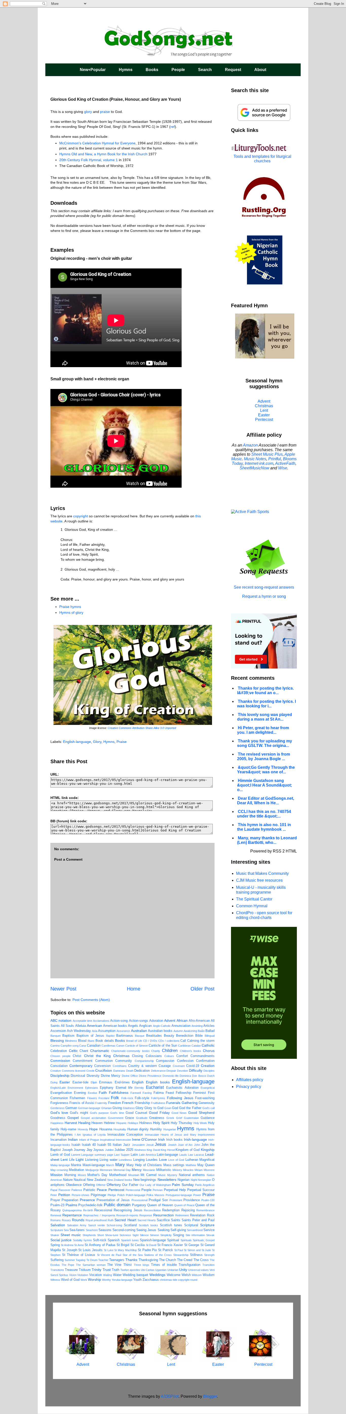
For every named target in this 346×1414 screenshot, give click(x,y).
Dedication (142, 1070)
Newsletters (167, 1180)
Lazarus (199, 1154)
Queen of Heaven (160, 1205)
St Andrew (67, 1245)
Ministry (177, 1169)
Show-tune (111, 1235)
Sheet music (71, 1235)
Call (183, 1041)
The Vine (114, 1265)
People (178, 69)
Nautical (80, 1180)
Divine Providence (150, 1075)
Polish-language (135, 1195)
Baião (201, 1030)
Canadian (94, 1045)
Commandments (202, 1056)
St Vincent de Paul (109, 1254)
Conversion (102, 1066)
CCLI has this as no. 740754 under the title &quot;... (264, 813)
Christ (77, 1056)
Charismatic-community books (130, 1050)
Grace (129, 1118)
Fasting (147, 1092)
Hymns (125, 69)
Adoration (156, 1021)
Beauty (169, 1035)
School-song (114, 1225)
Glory (97, 742)
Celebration (58, 1051)
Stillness (196, 1255)
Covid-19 (192, 1066)
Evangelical (208, 1087)
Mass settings (173, 1165)
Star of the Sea (133, 1254)
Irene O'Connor (144, 1139)
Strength (209, 1254)
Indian (73, 1139)
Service (209, 1230)
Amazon (250, 445)
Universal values (198, 1269)
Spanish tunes (130, 1240)
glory (88, 112)
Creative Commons (119, 727)
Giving (117, 1108)
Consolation (59, 1066)
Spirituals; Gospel (204, 1240)
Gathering (190, 1103)
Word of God (70, 1280)
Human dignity (138, 1129)
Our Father (130, 1185)
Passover (64, 1189)
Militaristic (163, 1170)
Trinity (96, 1270)
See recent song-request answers (264, 587)
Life (71, 1160)
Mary (120, 1164)
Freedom (114, 1103)
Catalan (196, 1045)
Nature (68, 1180)
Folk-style (142, 1098)
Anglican (145, 1026)
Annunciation (180, 1026)
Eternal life (124, 1087)
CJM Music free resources (259, 880)
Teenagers (116, 1260)
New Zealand (96, 1180)
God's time (117, 1112)
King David (153, 1149)
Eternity (139, 1087)
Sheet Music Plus (267, 454)
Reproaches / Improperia (99, 1215)
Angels (133, 1026)
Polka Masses (155, 1195)
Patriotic (89, 1190)
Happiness (57, 1123)
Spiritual (173, 1240)
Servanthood (195, 1230)
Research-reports (127, 1215)
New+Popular (93, 69)
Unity (183, 1270)
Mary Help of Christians (144, 1165)
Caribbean (184, 1045)
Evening (80, 1093)
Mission (56, 1175)
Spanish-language (153, 1240)
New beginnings (145, 1180)
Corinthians (120, 1065)
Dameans (119, 1070)
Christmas (121, 1056)
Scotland (130, 1225)
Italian (117, 1145)
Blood (82, 1041)
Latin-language (167, 1154)
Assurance (123, 1030)
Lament (75, 1154)
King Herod (168, 1149)
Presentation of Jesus (113, 1200)
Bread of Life (134, 1040)
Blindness (71, 1040)
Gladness (129, 1108)
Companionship (144, 1060)
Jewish (172, 1144)
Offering (89, 1185)
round (193, 1279)
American (94, 1026)
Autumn (178, 1030)
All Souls (67, 1026)
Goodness (57, 1118)
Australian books (160, 1031)
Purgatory (139, 1205)
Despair (171, 1070)
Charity (155, 1050)
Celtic (73, 1051)
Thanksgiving (148, 1260)
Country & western (142, 1066)
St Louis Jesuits (90, 1250)
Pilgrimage (98, 1195)
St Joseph (69, 1250)
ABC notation (60, 1020)
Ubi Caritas (148, 1269)
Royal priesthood (96, 1220)
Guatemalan (191, 1117)
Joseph (67, 1150)
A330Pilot (170, 1396)
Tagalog (80, 1260)
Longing (139, 1160)
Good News (179, 1112)
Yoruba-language (122, 1279)
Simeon (154, 1235)
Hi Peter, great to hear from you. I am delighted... (263, 730)
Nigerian (183, 1180)
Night (194, 1179)
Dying (53, 1082)
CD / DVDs (150, 1040)
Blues (91, 1040)
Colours (169, 1056)
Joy (89, 1150)
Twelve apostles (130, 1269)
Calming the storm (201, 1041)
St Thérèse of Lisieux (78, 1255)
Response (145, 1215)
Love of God (176, 1159)
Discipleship (59, 1076)
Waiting (107, 1274)
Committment (82, 1061)
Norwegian (204, 1179)
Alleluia (80, 1026)
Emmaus (105, 1082)
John (197, 1144)
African (182, 1020)
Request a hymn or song (264, 596)
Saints (175, 1220)
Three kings (141, 1264)
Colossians (154, 1056)
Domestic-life (171, 1075)
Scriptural (191, 1225)
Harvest (71, 1123)
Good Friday (159, 1113)
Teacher (103, 1260)
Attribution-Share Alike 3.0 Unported (154, 727)
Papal (53, 1189)
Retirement (182, 1215)
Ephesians (91, 1087)
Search (205, 69)
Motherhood (117, 1175)
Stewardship (180, 1254)
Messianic (149, 1169)
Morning (70, 1175)
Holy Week (200, 1123)
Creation (208, 1066)
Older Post (202, 989)
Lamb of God (60, 1154)
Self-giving (178, 1230)
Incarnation (58, 1140)
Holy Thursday (181, 1123)
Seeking (163, 1230)
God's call (208, 1108)
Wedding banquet (135, 1275)
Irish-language (195, 1139)
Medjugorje (92, 1169)
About (260, 69)
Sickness (125, 1235)
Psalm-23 (57, 1205)
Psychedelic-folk (90, 1205)
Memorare (106, 1169)
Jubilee (109, 1149)
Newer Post (63, 989)
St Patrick (165, 1250)
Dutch (211, 1075)
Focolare (104, 1098)
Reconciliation (152, 1210)
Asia (94, 1030)
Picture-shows (80, 1195)
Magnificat (207, 1160)
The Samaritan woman (90, 1264)
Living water (108, 1160)
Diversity (93, 1076)
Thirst (127, 1265)
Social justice (60, 1240)
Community (123, 1061)
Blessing (57, 1040)
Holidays (133, 1123)
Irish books (174, 1140)
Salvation (57, 1225)
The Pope (68, 1264)
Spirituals (186, 1240)
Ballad (210, 1031)
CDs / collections (169, 1040)
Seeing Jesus (146, 1230)
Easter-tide (80, 1082)
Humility (156, 1129)
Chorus (209, 1051)
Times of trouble (164, 1265)
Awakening (190, 1030)
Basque (139, 1035)
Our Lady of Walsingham (155, 1184)
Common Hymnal (251, 906)
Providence (191, 1200)
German (71, 1108)
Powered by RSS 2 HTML (273, 851)
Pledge (112, 1195)
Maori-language (94, 1165)
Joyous (98, 1150)
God (175, 1108)
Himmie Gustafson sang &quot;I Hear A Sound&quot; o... (264, 785)
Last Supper (121, 1154)
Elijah (94, 1082)
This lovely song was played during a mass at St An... (264, 716)
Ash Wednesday (79, 1031)
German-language (89, 1108)
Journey (79, 1150)
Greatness (156, 1118)
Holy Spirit (161, 1123)
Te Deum (92, 1260)
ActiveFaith (285, 463)
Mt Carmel (149, 1175)
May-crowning (59, 1169)
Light (80, 1159)
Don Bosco (199, 1075)
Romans (55, 1220)
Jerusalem (138, 1144)
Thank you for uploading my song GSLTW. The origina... (264, 743)
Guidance (208, 1118)
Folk (115, 1097)
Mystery (172, 1175)
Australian (139, 1031)
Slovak (210, 1235)
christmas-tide (168, 1279)
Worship (94, 1279)
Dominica (185, 1075)
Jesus (160, 1144)
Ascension (58, 1031)
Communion (104, 1061)
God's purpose (99, 1112)
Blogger (210, 1396)
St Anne (79, 1245)
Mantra (76, 1165)
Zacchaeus (151, 1280)
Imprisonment (206, 1134)
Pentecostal (133, 1189)
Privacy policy (248, 1086)
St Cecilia (137, 1245)
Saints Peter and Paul (198, 1220)
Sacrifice (163, 1220)
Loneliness (125, 1159)
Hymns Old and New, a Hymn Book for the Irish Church (103, 154)
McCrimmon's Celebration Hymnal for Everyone (97, 143)
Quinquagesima (72, 1210)
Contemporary (80, 1066)
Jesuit (149, 1144)
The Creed (184, 1260)
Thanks (131, 1260)
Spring (55, 1245)
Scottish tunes (171, 1225)
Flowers (92, 1098)
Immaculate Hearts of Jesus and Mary (170, 1134)
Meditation (76, 1170)
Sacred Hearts (147, 1220)
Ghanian (106, 1108)
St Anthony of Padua (100, 1245)
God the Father (190, 1108)
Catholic (208, 1045)
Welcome (173, 1275)
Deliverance (158, 1070)
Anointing (197, 1025)
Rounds (78, 1220)
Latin (134, 1154)
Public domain (117, 1204)
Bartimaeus (124, 1035)
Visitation (82, 1274)
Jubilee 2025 (123, 1150)
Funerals (173, 1103)
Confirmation (205, 1061)
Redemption (171, 1210)
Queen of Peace (184, 1205)
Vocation (95, 1275)
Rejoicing (188, 1210)
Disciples (209, 1070)
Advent (169, 1020)
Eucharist (155, 1087)
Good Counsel (136, 1113)
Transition (208, 1264)
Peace (102, 1190)
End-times (122, 1082)
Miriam (199, 1169)
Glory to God (153, 1108)
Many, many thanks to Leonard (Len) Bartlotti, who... (267, 840)
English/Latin (58, 1087)
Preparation (70, 1200)
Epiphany (106, 1087)
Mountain (133, 1175)
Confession (185, 1061)
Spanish (114, 1240)
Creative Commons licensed (67, 1070)
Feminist (199, 1093)
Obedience (74, 1185)
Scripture (207, 1225)
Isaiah (75, 1145)
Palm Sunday (183, 1185)
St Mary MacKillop (125, 1250)
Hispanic (121, 1123)
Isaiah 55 (104, 1145)
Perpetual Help (175, 1190)
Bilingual (210, 1035)
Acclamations (101, 1020)
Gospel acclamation (93, 1117)
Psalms (71, 1205)
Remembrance (205, 1210)
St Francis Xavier (170, 1245)
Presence (87, 1200)
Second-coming (123, 1230)
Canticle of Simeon (136, 1045)
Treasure (71, 1270)
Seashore (92, 1230)
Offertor (101, 1184)
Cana (82, 1045)
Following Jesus (180, 1098)
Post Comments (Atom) (91, 1000)
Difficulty (195, 1070)
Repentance (72, 1215)
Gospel (73, 1118)
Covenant (179, 1065)
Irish (161, 1139)
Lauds (183, 1154)
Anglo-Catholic (162, 1025)
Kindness (140, 1149)
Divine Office (130, 1075)
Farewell (135, 1092)
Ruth (110, 1220)
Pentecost (116, 1190)
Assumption (107, 1031)
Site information (195, 1235)
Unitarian (172, 1269)
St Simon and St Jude (197, 1250)
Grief (179, 1117)
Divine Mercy (110, 1076)
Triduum (85, 1270)
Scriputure (56, 1230)
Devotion (182, 1070)
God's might (79, 1113)
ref (172, 127)
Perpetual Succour (201, 1190)
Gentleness (57, 1108)
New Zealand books (119, 1179)
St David (151, 1245)
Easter (65, 1082)
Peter (53, 1195)
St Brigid (123, 1245)
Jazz (126, 1145)
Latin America (147, 1154)
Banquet (55, 1035)
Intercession (123, 1139)
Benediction (184, 1035)
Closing (137, 1056)
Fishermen (77, 1098)
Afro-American (199, 1021)
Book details (104, 1041)
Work (84, 1279)
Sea (66, 1230)
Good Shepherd (201, 1113)
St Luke (108, 1250)
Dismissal (78, 1076)
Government (115, 1117)
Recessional (103, 1210)
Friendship (142, 1103)
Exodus (92, 1092)
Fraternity (101, 1102)
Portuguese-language (179, 1195)
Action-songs (138, 1021)
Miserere (209, 1169)
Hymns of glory (71, 612)
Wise (282, 468)
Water (117, 1275)
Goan (167, 1108)
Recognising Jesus (128, 1210)
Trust (107, 1270)
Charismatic (99, 1051)
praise (105, 112)
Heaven (97, 1123)
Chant (84, 1051)
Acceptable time (82, 1020)
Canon (120, 1045)
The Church (167, 1260)
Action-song (119, 1021)
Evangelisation (61, 1093)
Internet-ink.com (259, 463)
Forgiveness (59, 1103)
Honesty (83, 1129)
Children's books (190, 1050)
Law (190, 1154)
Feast (170, 1093)
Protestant (175, 1200)
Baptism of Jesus (90, 1035)
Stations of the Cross (158, 1254)
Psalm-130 (208, 1200)
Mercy (137, 1170)
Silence (144, 1235)
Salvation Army (76, 1225)
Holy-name (68, 1129)
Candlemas (109, 1045)
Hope (93, 1129)
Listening (91, 1160)
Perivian (158, 1189)
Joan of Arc (185, 1144)
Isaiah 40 (89, 1145)
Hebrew (109, 1123)
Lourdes (152, 1160)
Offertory (114, 1185)
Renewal (55, 1215)
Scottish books (148, 1225)
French (127, 1103)
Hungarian (169, 1129)
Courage (165, 1066)
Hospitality (119, 1129)
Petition (64, 1195)
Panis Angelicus (205, 1184)
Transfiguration (189, 1265)
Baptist (110, 1035)
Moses (82, 1175)
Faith (103, 1093)
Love (163, 1159)
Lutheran (191, 1160)
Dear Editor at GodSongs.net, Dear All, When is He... (265, 800)
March (110, 1165)
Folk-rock (127, 1098)
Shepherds (89, 1235)
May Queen (206, 1165)
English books (157, 1082)
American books (115, 1026)
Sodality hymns (82, 1240)
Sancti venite (96, 1225)
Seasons (105, 1230)
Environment (75, 1087)
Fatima (158, 1093)
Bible (199, 1035)
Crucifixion (103, 1070)
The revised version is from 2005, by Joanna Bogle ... (263, 756)
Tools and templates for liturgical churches (262, 158)
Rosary (66, 1220)
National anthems (192, 1175)
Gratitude (141, 1117)
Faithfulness (118, 1093)
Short (100, 1235)
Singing (178, 1235)
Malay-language (60, 1165)
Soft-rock (99, 1240)
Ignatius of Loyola (94, 1134)
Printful (274, 459)
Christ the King (97, 1056)
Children (170, 1050)
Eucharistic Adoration (182, 1087)
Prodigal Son (158, 1200)
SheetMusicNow (254, 468)
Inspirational (107, 1139)
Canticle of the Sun (163, 1045)
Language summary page (97, 1154)
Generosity (207, 1103)
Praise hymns (70, 607)
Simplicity (166, 1235)
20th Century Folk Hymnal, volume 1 (88, 160)
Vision (72, 1274)
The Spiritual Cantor (254, 899)
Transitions (57, 1269)
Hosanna (105, 1129)
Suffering (57, 1260)
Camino (55, 1045)
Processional (139, 1200)
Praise (122, 742)
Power (197, 1195)
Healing (84, 1123)
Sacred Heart (125, 1220)
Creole (90, 1070)
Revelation (197, 1215)
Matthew (191, 1165)
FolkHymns (158, 1098)
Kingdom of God (188, 1150)
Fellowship (183, 1093)
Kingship (208, 1150)
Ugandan (160, 1269)
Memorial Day (122, 1169)
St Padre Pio (147, 1250)
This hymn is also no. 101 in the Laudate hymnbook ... (264, 827)
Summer (70, 1260)
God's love (59, 1113)
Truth (115, 1270)
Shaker (54, 1235)
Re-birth (88, 1210)
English (138, 1082)
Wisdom (209, 1275)
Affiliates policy (249, 1080)
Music (162, 1175)
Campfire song (70, 1045)
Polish (121, 1195)
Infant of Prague (89, 1139)
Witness (55, 1279)
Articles (209, 1026)
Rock (211, 1215)
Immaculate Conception (125, 1134)
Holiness (145, 1123)
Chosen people (60, 1056)
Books (152, 69)
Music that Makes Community (262, 873)
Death (129, 1070)
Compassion (165, 1061)
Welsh (186, 1275)
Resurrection (163, 1215)
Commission (60, 1061)
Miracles (188, 1169)
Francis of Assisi (81, 1103)
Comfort (182, 1056)
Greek (170, 1117)
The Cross (201, 1260)
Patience (76, 1189)
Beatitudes (154, 1035)
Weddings (157, 1275)
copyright (80, 516)
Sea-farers (77, 1230)
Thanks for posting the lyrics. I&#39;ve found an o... (265, 690)
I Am (78, 1134)
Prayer (55, 1200)
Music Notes (255, 459)
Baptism (68, 1035)
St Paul (178, 1250)
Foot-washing (205, 1098)
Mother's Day (97, 1175)
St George (191, 1245)
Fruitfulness (158, 1102)
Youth (137, 1280)
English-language (77, 742)
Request (233, 69)
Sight (135, 1235)
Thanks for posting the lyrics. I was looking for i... (266, 703)
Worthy (106, 1279)
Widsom (197, 1274)
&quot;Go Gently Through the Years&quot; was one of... (266, 769)
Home (133, 989)
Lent (64, 1159)
